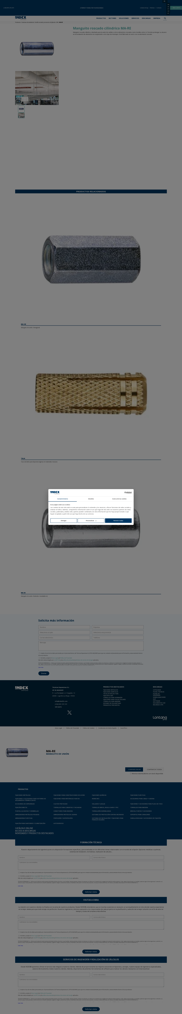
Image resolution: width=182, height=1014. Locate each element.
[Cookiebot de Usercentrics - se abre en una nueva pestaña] (123, 493)
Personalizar (90, 520)
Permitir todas (118, 520)
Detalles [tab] (91, 499)
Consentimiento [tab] (62, 499)
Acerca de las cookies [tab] (119, 499)
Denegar (63, 520)
